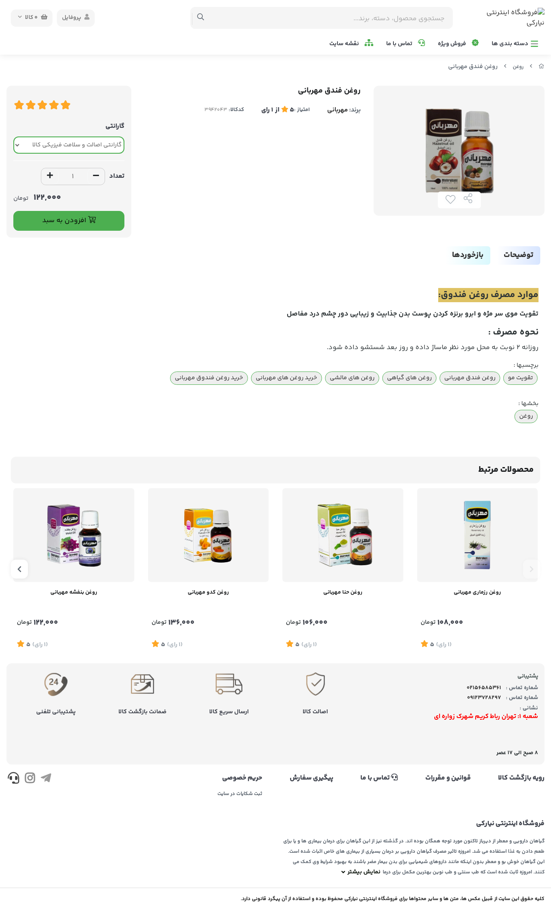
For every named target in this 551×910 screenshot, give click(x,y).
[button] (531, 569)
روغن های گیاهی (409, 378)
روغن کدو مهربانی (208, 592)
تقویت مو (520, 378)
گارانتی (114, 126)
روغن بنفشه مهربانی (73, 592)
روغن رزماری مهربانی (477, 592)
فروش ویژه (452, 44)
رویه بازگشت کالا (521, 778)
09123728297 (484, 697)
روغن (518, 67)
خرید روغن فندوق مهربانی (209, 378)
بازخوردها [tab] (467, 255)
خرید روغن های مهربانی (286, 378)
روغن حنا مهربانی (342, 592)
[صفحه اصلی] (542, 67)
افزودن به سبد (65, 220)
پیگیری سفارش (311, 778)
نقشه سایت (344, 44)
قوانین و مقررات (448, 778)
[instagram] (29, 779)
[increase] (50, 176)
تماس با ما (400, 44)
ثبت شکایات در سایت (239, 794)
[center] (201, 18)
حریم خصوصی (242, 778)
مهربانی (337, 110)
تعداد (116, 176)
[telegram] (46, 779)
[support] (13, 779)
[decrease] (96, 176)
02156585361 (484, 688)
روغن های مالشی (352, 378)
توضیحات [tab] (518, 255)
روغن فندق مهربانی (469, 378)
